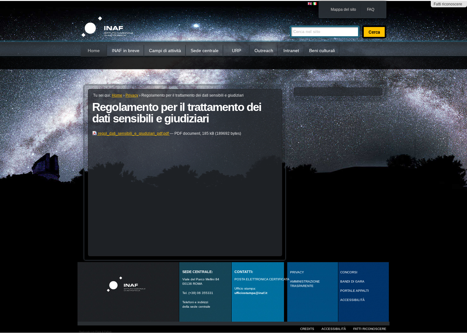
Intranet (291, 50)
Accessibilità (333, 329)
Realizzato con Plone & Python (95, 332)
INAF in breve (125, 50)
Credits (307, 329)
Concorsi (348, 272)
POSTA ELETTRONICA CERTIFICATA (261, 279)
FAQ (370, 9)
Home (94, 50)
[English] (310, 4)
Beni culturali (322, 50)
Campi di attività (165, 50)
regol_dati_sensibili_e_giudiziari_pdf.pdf (133, 133)
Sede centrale (205, 50)
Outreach (263, 50)
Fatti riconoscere (448, 4)
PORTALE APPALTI (354, 290)
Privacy (131, 95)
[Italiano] (315, 4)
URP (236, 50)
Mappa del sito (343, 9)
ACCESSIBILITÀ (352, 300)
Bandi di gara (352, 281)
